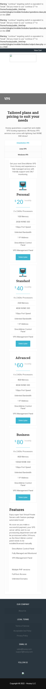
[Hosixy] (23, 58)
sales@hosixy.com (24, 649)
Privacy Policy (22, 636)
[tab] (23, 143)
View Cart (38, 50)
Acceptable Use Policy (22, 631)
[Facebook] (6, 50)
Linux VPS (23, 149)
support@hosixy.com (24, 652)
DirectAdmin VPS (23, 143)
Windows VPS (23, 155)
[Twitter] (9, 50)
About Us (22, 611)
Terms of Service (22, 626)
